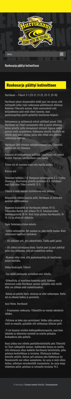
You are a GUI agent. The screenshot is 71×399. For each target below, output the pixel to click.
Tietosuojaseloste (51, 384)
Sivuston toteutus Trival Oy (34, 384)
